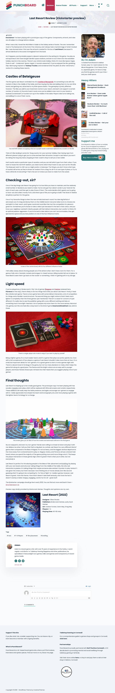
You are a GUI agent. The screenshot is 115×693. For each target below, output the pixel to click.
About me (45, 653)
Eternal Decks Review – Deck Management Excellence (97, 86)
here (77, 658)
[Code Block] (49, 598)
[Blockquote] (47, 598)
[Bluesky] (101, 4)
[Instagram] (99, 6)
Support (83, 5)
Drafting (44, 536)
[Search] (108, 5)
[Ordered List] (42, 598)
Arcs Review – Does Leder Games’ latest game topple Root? (97, 95)
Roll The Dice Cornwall (95, 648)
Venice (57, 289)
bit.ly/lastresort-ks (12, 485)
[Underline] (37, 598)
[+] (57, 598)
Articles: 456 (18, 565)
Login (89, 586)
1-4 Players (18, 536)
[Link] (52, 598)
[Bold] (32, 598)
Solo (9, 536)
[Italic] (34, 598)
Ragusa (48, 289)
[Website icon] (19, 561)
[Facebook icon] (16, 561)
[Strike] (39, 598)
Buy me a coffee (90, 157)
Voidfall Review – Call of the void (98, 114)
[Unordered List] (44, 598)
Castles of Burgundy (45, 82)
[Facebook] (99, 4)
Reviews (50, 5)
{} (54, 598)
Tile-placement (32, 536)
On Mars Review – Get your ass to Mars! (98, 124)
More (91, 5)
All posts (72, 5)
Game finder (61, 5)
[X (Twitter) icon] (23, 561)
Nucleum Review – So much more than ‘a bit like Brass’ (97, 105)
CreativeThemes (39, 690)
